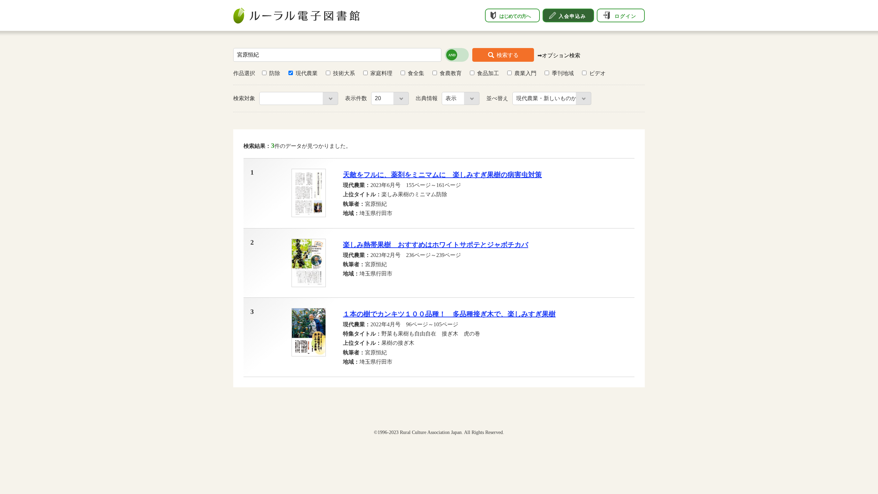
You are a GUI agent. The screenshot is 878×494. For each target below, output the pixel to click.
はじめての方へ (515, 16)
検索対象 (245, 98)
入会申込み (572, 16)
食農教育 (451, 73)
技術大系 (344, 73)
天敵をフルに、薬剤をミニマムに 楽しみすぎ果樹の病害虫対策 (442, 174)
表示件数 (356, 98)
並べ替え (498, 98)
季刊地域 (563, 73)
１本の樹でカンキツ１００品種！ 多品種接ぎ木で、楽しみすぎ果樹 (449, 314)
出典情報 (427, 98)
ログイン (626, 16)
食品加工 (488, 73)
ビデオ (597, 73)
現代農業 (307, 73)
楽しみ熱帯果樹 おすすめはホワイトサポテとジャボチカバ (435, 244)
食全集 (416, 73)
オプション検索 (561, 55)
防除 (274, 73)
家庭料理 (381, 73)
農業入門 (525, 73)
